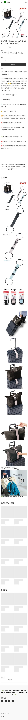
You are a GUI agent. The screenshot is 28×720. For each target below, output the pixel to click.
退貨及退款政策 (6, 713)
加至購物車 (14, 64)
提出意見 (3, 716)
